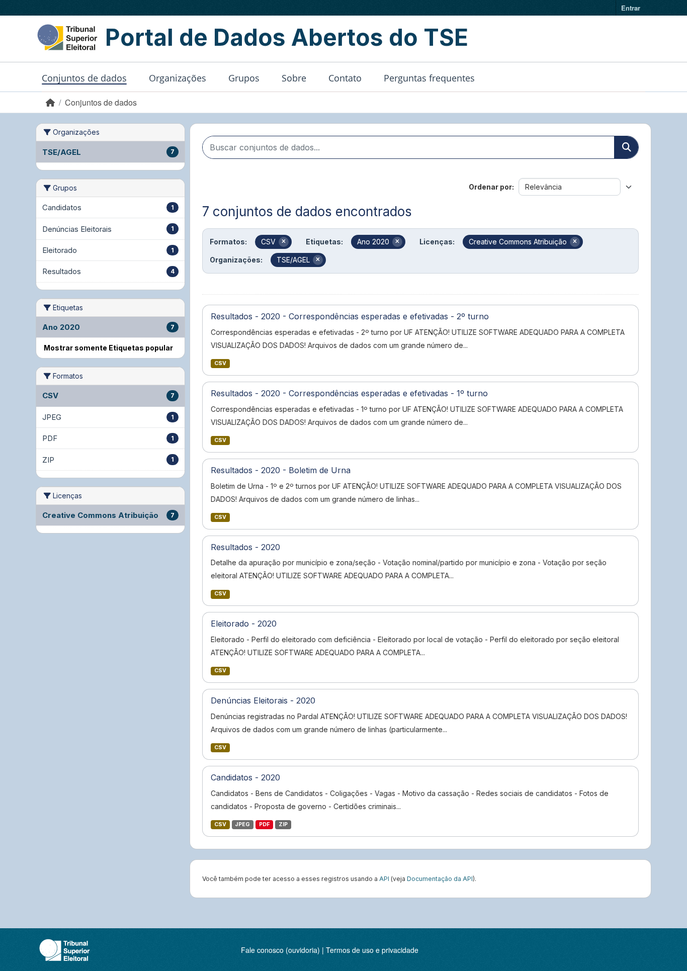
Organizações (177, 78)
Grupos (244, 78)
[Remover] (284, 242)
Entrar (630, 8)
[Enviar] (626, 147)
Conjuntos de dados (84, 78)
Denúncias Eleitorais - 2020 (263, 700)
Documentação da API (440, 878)
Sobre (294, 78)
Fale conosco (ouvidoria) (280, 950)
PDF (264, 824)
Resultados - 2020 (245, 547)
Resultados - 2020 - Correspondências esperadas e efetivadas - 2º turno (350, 316)
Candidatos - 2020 (245, 777)
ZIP (283, 824)
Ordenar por (490, 187)
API (384, 878)
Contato (345, 78)
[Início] (50, 102)
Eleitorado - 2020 (244, 624)
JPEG (242, 824)
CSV (220, 363)
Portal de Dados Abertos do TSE (286, 37)
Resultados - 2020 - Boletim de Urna (281, 470)
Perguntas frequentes (429, 78)
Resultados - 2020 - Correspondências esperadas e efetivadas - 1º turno (349, 393)
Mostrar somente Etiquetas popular (108, 347)
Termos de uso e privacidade (372, 950)
